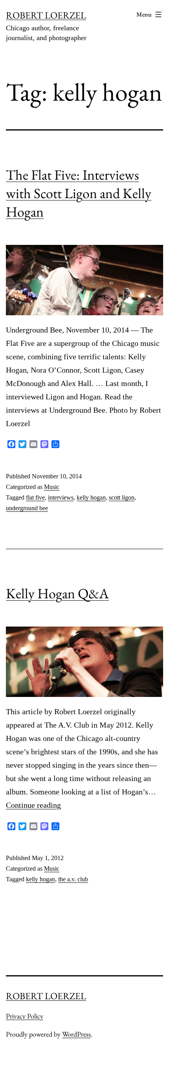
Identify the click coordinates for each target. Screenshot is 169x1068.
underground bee (27, 508)
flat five (35, 497)
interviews (60, 497)
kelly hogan (91, 497)
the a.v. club (73, 879)
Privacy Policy (24, 1015)
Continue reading (33, 805)
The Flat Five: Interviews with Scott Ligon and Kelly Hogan (78, 193)
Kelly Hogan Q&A (57, 593)
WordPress (76, 1034)
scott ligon (121, 497)
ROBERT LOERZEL (46, 15)
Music (51, 486)
